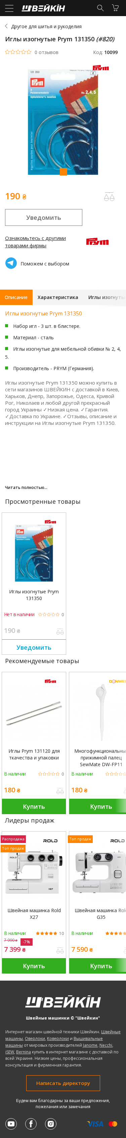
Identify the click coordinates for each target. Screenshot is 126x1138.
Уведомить (43, 217)
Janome (90, 1045)
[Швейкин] (42, 9)
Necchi (105, 1045)
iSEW (9, 1052)
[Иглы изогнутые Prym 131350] (33, 553)
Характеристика (58, 297)
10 (61, 934)
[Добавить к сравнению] (60, 632)
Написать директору (63, 1083)
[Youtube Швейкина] (11, 1124)
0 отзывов (46, 52)
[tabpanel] (63, 123)
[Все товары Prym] (102, 72)
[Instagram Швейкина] (50, 1124)
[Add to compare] (109, 196)
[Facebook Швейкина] (31, 1124)
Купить (34, 806)
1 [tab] (63, 171)
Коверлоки (58, 1038)
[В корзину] (115, 7)
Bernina (23, 1052)
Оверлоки (35, 1038)
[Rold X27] (33, 871)
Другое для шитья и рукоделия (46, 26)
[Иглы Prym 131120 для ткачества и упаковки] (33, 712)
